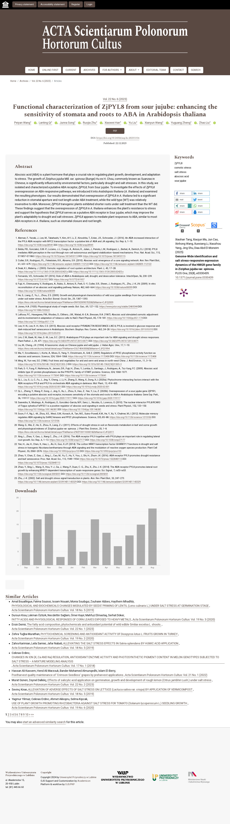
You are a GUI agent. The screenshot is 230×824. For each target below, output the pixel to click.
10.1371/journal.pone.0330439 (194, 277)
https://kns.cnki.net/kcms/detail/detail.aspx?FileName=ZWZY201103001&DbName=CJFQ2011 (66, 432)
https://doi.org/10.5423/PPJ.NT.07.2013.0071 (65, 341)
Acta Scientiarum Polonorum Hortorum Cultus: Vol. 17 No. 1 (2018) (54, 665)
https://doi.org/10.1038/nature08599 (114, 287)
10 (26, 714)
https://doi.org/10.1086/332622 (34, 310)
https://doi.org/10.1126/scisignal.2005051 (39, 474)
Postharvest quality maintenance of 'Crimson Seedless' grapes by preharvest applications (67, 675)
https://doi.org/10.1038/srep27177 (67, 439)
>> (32, 714)
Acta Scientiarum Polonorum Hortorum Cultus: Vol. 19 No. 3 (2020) (174, 619)
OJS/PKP (70, 784)
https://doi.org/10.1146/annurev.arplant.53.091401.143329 (47, 481)
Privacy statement (24, 4)
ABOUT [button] (133, 69)
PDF (115, 131)
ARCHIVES (89, 69)
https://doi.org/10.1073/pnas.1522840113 (101, 459)
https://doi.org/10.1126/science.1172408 (89, 356)
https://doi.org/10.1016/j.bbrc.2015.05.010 (132, 329)
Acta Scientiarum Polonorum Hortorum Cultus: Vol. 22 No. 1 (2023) (53, 628)
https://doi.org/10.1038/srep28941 (35, 245)
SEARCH (195, 69)
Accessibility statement (53, 4)
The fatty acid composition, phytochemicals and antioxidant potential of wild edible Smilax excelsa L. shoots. (94, 624)
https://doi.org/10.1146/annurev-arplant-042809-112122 (60, 264)
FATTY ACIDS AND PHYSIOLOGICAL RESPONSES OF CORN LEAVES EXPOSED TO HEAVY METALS (71, 619)
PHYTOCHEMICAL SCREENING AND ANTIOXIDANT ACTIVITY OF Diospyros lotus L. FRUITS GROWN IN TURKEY (109, 634)
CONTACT (178, 69)
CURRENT (71, 69)
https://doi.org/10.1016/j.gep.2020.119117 (51, 398)
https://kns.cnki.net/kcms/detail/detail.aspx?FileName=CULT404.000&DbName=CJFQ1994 (64, 348)
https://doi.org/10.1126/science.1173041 (38, 375)
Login (89, 4)
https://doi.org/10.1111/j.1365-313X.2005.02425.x (43, 271)
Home (13, 81)
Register (76, 4)
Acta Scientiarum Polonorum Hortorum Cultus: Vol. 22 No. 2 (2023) (53, 684)
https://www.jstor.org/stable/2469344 (118, 306)
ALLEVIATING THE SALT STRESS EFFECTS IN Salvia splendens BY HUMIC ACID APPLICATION (120, 643)
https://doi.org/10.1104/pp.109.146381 (37, 409)
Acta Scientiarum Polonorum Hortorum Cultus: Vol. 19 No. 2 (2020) (53, 638)
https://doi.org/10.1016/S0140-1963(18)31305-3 (42, 364)
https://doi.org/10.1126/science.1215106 (130, 417)
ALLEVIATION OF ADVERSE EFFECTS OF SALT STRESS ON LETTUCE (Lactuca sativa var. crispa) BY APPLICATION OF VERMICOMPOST (110, 689)
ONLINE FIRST (50, 69)
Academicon (83, 780)
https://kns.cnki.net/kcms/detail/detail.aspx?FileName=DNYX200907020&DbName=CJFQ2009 (65, 302)
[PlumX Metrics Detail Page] (183, 292)
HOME (31, 69)
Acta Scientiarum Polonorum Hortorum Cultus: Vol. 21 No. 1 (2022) (166, 675)
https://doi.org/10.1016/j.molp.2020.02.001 (39, 386)
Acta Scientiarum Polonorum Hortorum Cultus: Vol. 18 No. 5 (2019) (53, 610)
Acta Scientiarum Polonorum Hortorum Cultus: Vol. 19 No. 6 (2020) (53, 707)
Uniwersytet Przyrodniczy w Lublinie (78, 777)
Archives (24, 81)
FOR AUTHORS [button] (111, 69)
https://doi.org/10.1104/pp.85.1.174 (125, 318)
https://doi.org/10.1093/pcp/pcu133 (61, 451)
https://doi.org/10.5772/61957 (33, 279)
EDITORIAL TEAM (156, 69)
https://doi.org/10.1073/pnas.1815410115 (57, 256)
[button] (183, 193)
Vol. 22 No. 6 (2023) (41, 81)
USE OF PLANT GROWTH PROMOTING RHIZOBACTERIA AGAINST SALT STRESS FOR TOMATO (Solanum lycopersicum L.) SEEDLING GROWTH (99, 703)
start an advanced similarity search (44, 722)
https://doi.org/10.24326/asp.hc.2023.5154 (117, 138)
